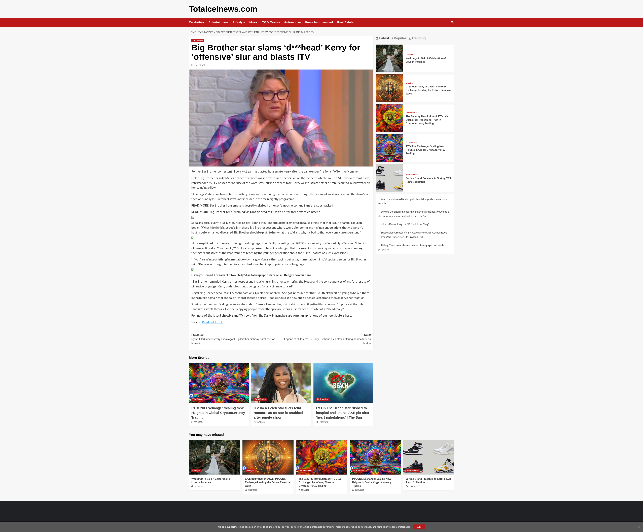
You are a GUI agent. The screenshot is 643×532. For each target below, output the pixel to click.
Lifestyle (239, 22)
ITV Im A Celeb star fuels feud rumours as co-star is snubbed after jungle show (278, 412)
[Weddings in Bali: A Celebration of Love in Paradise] (389, 57)
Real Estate (345, 22)
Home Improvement (319, 22)
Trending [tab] (418, 38)
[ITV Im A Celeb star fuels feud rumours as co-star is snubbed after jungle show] (281, 383)
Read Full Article (212, 322)
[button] (452, 22)
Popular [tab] (399, 38)
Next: (327, 339)
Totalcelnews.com (223, 9)
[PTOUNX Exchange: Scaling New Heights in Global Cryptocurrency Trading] (219, 383)
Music (253, 22)
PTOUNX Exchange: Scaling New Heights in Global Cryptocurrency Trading (218, 412)
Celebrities (196, 22)
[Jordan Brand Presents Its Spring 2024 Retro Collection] (389, 177)
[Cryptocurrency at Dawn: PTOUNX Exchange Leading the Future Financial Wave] (389, 87)
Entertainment (218, 22)
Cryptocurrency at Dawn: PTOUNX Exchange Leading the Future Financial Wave (428, 90)
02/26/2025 (198, 486)
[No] (638, 527)
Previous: (233, 339)
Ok (419, 526)
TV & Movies (271, 22)
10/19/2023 (199, 65)
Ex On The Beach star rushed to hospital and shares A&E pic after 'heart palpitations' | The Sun (342, 412)
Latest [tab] (383, 38)
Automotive (292, 22)
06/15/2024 (198, 422)
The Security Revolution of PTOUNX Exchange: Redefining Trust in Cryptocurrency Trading (427, 120)
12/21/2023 (260, 422)
